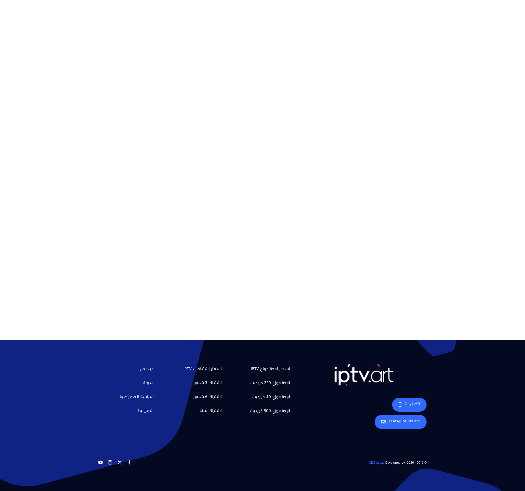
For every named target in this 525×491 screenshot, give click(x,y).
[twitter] (120, 462)
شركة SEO (376, 463)
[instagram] (110, 462)
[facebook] (129, 462)
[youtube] (100, 462)
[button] (509, 475)
